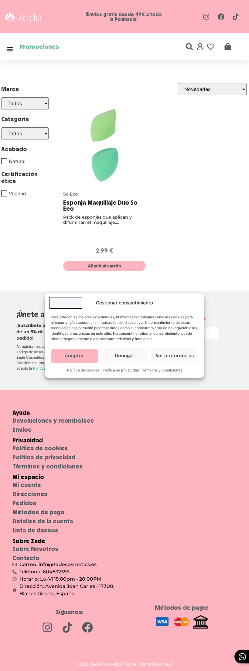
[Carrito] (228, 46)
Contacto (25, 558)
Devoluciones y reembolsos (53, 421)
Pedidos (24, 503)
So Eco (70, 194)
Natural (17, 161)
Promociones (39, 46)
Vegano (17, 193)
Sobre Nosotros (35, 549)
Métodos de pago (38, 512)
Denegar (124, 356)
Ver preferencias (175, 356)
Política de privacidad (120, 370)
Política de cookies (83, 370)
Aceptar (74, 356)
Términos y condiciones (162, 370)
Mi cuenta (26, 485)
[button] (10, 49)
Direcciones (29, 494)
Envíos (21, 430)
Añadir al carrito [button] (104, 265)
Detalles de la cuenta (42, 521)
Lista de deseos (35, 530)
